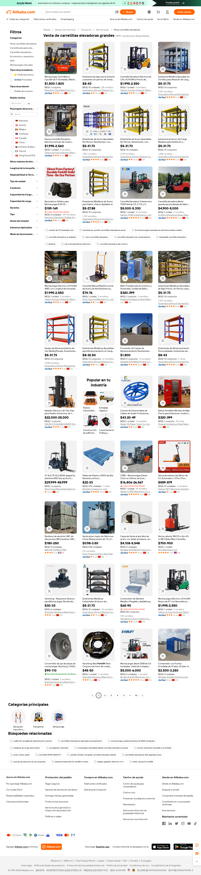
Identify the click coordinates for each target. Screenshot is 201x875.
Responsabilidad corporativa (20, 795)
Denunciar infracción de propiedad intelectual (135, 812)
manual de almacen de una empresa (29, 762)
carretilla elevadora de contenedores (133, 237)
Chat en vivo (129, 792)
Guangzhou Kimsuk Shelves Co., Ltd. (98, 90)
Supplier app (102, 846)
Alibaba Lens (21, 846)
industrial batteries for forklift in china (71, 762)
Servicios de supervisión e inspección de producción (58, 809)
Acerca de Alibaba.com (18, 777)
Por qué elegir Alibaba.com (19, 783)
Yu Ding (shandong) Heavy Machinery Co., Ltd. (174, 215)
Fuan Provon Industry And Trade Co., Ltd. (98, 554)
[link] (197, 845)
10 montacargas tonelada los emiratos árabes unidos (158, 230)
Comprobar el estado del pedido (177, 795)
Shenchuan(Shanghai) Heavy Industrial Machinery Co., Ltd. (61, 489)
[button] (117, 12)
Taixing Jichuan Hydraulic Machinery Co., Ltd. (136, 90)
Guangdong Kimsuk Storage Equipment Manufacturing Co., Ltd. (174, 94)
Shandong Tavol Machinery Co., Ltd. (61, 90)
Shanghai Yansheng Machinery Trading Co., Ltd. (61, 612)
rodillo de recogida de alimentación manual (32, 741)
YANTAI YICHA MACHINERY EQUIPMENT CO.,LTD (61, 424)
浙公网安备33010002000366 (151, 870)
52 (136, 695)
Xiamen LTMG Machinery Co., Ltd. (136, 491)
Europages (146, 860)
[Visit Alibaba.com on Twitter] (176, 823)
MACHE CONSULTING (55, 550)
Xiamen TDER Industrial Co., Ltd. (135, 215)
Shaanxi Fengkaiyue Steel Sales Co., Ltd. (136, 299)
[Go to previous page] (92, 695)
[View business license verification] (128, 870)
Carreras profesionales (17, 801)
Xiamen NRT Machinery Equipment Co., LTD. (174, 489)
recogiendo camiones (58, 748)
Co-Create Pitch (14, 789)
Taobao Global (113, 860)
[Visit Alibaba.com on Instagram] (183, 823)
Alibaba (46, 29)
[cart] (158, 12)
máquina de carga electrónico (26, 748)
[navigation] (24, 362)
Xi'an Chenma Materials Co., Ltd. (98, 299)
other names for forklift (143, 762)
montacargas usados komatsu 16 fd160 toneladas (133, 741)
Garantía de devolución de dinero (61, 789)
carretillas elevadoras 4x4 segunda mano (143, 755)
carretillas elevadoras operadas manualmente (81, 741)
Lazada (100, 860)
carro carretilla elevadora (96, 237)
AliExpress (56, 860)
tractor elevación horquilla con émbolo (154, 748)
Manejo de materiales (65, 29)
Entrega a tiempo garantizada (59, 795)
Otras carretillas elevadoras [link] (127, 29)
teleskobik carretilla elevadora (172, 237)
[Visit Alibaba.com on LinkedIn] (170, 823)
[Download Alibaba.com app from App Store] (161, 847)
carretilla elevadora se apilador (62, 237)
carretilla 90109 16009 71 (50, 755)
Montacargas (102, 29)
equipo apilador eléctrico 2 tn (110, 762)
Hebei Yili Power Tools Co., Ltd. (135, 424)
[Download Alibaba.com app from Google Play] (184, 847)
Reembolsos (129, 804)
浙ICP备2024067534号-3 (180, 870)
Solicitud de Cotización (95, 789)
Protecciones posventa (56, 801)
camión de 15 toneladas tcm (61, 230)
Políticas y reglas (53, 816)
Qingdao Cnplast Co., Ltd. (94, 489)
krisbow (52, 244)
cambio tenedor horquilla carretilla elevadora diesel (93, 755)
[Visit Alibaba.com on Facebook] (164, 823)
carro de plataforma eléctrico (77, 244)
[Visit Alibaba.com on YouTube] (189, 823)
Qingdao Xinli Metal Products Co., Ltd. (136, 361)
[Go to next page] (142, 695)
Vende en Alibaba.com (173, 783)
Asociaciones (168, 810)
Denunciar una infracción (135, 819)
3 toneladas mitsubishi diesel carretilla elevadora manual (102, 748)
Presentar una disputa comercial (139, 798)
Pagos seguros (52, 783)
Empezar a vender (170, 789)
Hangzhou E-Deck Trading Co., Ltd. (136, 618)
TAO (125, 860)
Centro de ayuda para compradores (133, 785)
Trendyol (134, 860)
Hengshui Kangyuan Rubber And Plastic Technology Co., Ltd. (61, 217)
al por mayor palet (21, 755)
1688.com (68, 860)
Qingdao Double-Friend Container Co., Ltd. (174, 677)
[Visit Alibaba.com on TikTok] (195, 823)
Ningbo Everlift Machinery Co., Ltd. (136, 677)
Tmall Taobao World (85, 860)
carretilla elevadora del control (113, 244)
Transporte (86, 29)
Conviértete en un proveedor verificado (176, 803)
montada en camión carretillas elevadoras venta (104, 230)
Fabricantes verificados (95, 783)
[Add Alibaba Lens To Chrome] (51, 847)
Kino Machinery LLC (168, 550)
